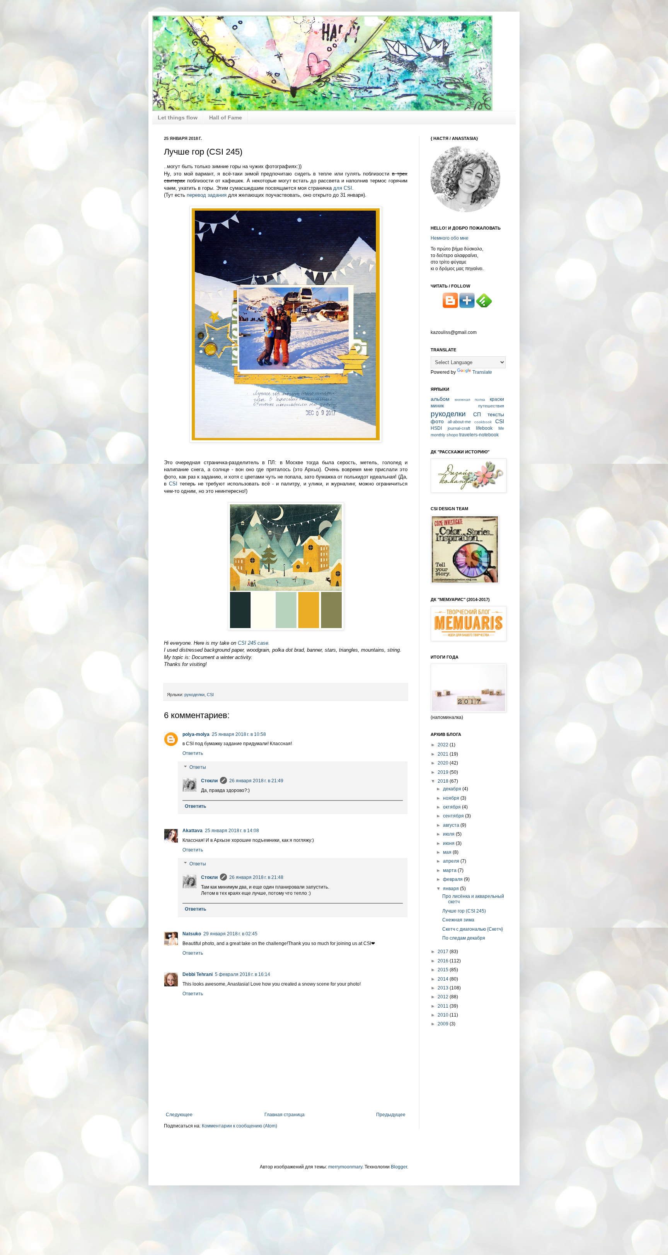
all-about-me (459, 421)
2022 (444, 745)
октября (452, 807)
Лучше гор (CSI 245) (464, 911)
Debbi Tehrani (197, 974)
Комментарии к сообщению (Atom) (239, 1126)
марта (450, 870)
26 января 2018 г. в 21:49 (256, 780)
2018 (444, 781)
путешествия (491, 406)
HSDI (436, 428)
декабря (452, 789)
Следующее (179, 1114)
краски (497, 399)
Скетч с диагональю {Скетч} (472, 929)
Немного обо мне (450, 238)
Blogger (399, 1167)
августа (451, 825)
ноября (451, 798)
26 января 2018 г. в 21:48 (256, 877)
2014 (444, 979)
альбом (440, 399)
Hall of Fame (225, 117)
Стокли (209, 780)
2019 (444, 772)
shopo (452, 435)
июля (449, 834)
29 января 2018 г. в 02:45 (230, 934)
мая (448, 852)
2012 (444, 997)
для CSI (342, 188)
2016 (444, 961)
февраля (453, 879)
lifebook (484, 428)
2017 (444, 951)
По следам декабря (463, 938)
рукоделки (194, 694)
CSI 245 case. (254, 643)
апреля (451, 861)
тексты (495, 414)
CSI (173, 484)
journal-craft (459, 428)
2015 (444, 969)
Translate (482, 372)
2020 (444, 763)
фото (437, 421)
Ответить (192, 753)
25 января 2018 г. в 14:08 (232, 830)
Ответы (197, 767)
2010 (444, 1015)
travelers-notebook (479, 435)
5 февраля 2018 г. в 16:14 (242, 974)
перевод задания (207, 195)
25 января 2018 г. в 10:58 (239, 734)
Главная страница (284, 1114)
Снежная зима (458, 920)
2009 (444, 1024)
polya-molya (196, 734)
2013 (444, 988)
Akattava (192, 830)
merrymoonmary (345, 1167)
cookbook (483, 422)
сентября (454, 816)
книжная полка (470, 399)
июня (449, 843)
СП (477, 414)
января (451, 888)
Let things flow (178, 117)
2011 (444, 1006)
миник (437, 406)
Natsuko (191, 934)
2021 (444, 754)
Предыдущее (391, 1114)
